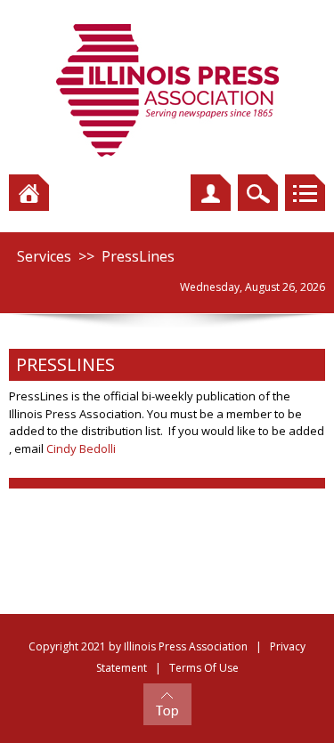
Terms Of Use (204, 667)
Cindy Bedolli (81, 448)
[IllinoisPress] (167, 89)
